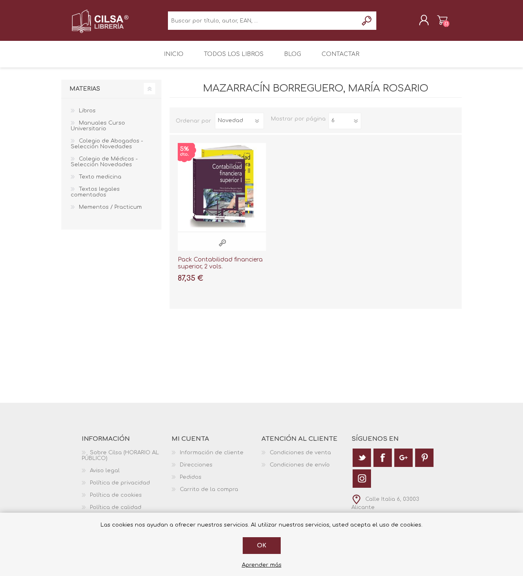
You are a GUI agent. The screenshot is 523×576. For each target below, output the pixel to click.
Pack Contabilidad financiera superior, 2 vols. (220, 263)
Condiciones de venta (300, 452)
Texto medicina (100, 177)
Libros (87, 111)
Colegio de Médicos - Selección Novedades (104, 161)
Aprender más (262, 565)
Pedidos (190, 477)
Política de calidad (115, 507)
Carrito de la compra (442, 20)
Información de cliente (212, 452)
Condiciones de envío (300, 465)
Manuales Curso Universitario (98, 126)
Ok (261, 546)
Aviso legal (105, 470)
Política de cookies (116, 495)
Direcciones (196, 465)
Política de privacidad (120, 483)
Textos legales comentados (95, 192)
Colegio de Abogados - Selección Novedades (107, 144)
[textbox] (263, 20)
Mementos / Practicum (110, 207)
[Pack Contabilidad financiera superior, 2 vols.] (222, 187)
